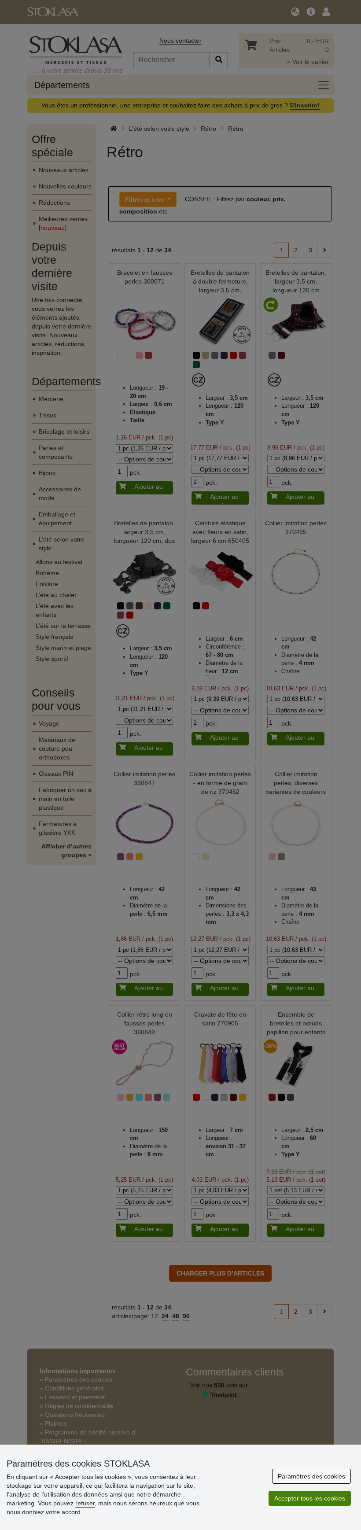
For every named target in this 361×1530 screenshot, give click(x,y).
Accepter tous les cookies (309, 1498)
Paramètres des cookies (311, 1476)
